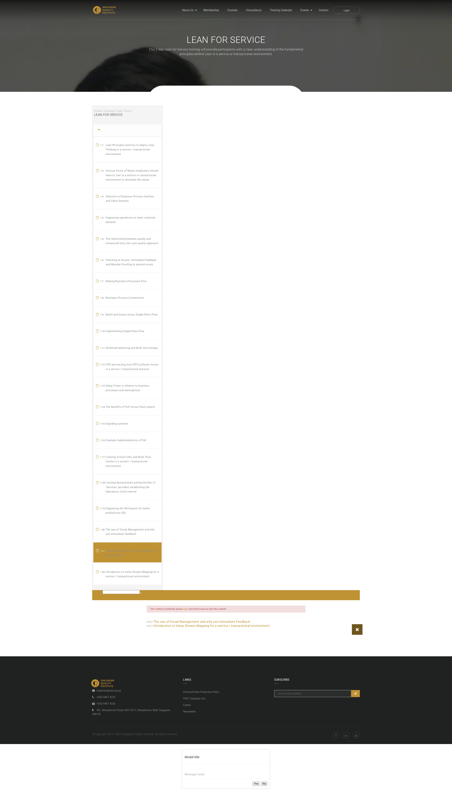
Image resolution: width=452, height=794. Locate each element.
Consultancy (253, 10)
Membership (211, 10)
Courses (232, 10)
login (185, 609)
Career (187, 705)
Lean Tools (123, 111)
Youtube (356, 735)
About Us (188, 10)
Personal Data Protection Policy (201, 692)
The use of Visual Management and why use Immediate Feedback (201, 621)
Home (98, 111)
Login (347, 10)
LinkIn (346, 735)
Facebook (336, 735)
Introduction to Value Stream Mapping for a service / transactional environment (211, 626)
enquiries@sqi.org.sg (109, 690)
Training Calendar (281, 10)
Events (305, 10)
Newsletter (189, 711)
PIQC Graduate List (194, 698)
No (264, 783)
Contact (323, 10)
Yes (256, 783)
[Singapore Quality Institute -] (105, 10)
